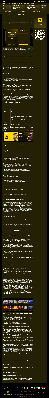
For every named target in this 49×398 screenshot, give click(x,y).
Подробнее (14, 11)
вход (19, 57)
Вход (19, 3)
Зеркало (17, 3)
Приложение (14, 3)
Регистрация (10, 3)
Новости (25, 3)
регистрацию (29, 49)
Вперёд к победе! (40, 24)
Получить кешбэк (28, 11)
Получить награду (42, 11)
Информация (28, 3)
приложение (25, 186)
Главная (3, 3)
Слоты (22, 3)
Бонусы (6, 3)
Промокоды (32, 3)
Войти (36, 1)
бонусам (5, 67)
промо (8, 348)
